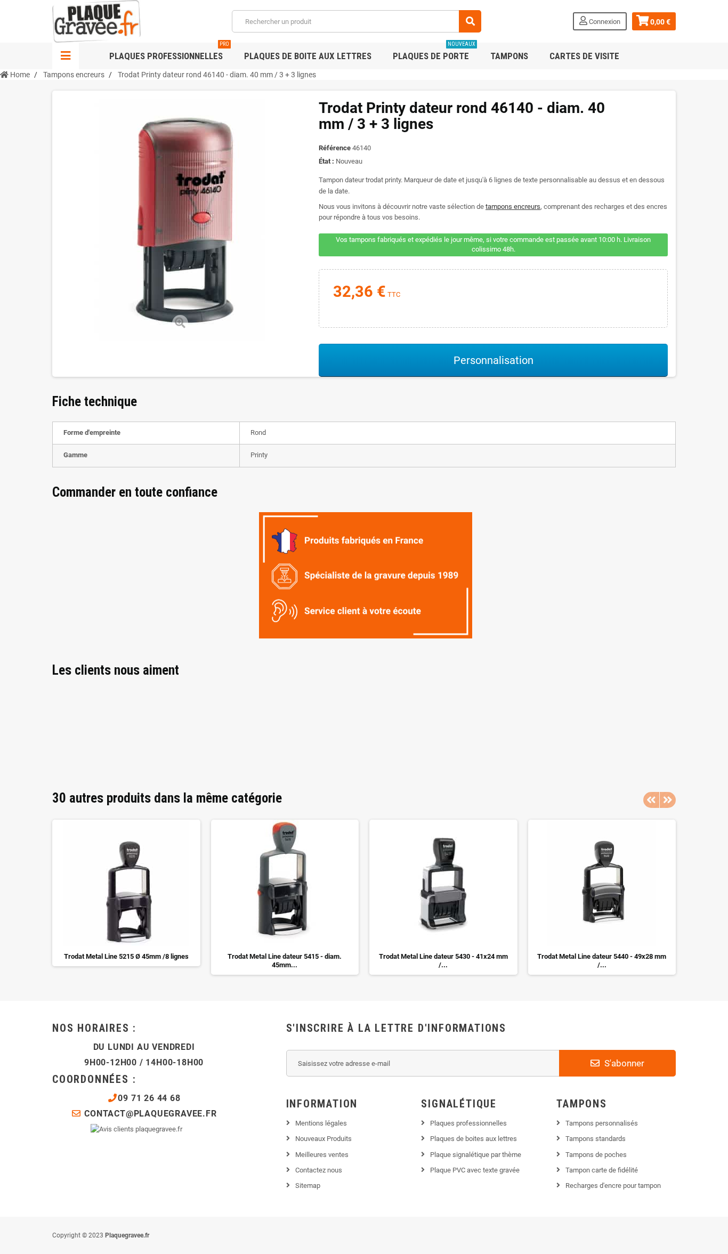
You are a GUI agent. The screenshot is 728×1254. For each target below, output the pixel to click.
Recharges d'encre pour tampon (613, 1186)
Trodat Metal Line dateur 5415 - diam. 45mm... (285, 960)
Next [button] (668, 800)
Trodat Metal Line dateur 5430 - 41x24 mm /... (443, 960)
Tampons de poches (596, 1155)
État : (326, 161)
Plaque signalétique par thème (475, 1155)
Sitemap (307, 1186)
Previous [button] (651, 800)
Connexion (603, 22)
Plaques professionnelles (169, 52)
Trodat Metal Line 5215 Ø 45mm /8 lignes (126, 956)
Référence (335, 148)
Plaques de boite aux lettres (307, 56)
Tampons (509, 56)
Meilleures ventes (322, 1155)
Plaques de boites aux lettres (473, 1139)
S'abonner (623, 1063)
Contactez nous (318, 1170)
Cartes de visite (584, 56)
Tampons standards (595, 1139)
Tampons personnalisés (601, 1123)
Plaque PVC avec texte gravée (475, 1170)
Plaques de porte (434, 52)
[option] (126, 893)
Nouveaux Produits (323, 1139)
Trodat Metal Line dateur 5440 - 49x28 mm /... (601, 960)
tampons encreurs (513, 207)
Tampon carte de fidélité (601, 1170)
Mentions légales (321, 1123)
